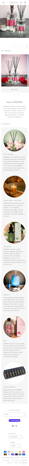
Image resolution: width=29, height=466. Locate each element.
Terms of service (15, 460)
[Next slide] (18, 46)
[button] (3, 2)
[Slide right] (18, 95)
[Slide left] (11, 95)
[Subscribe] (24, 415)
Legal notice (10, 462)
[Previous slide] (11, 46)
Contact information (18, 462)
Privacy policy (6, 460)
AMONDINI (8, 457)
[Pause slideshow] (27, 46)
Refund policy (24, 457)
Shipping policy (23, 460)
